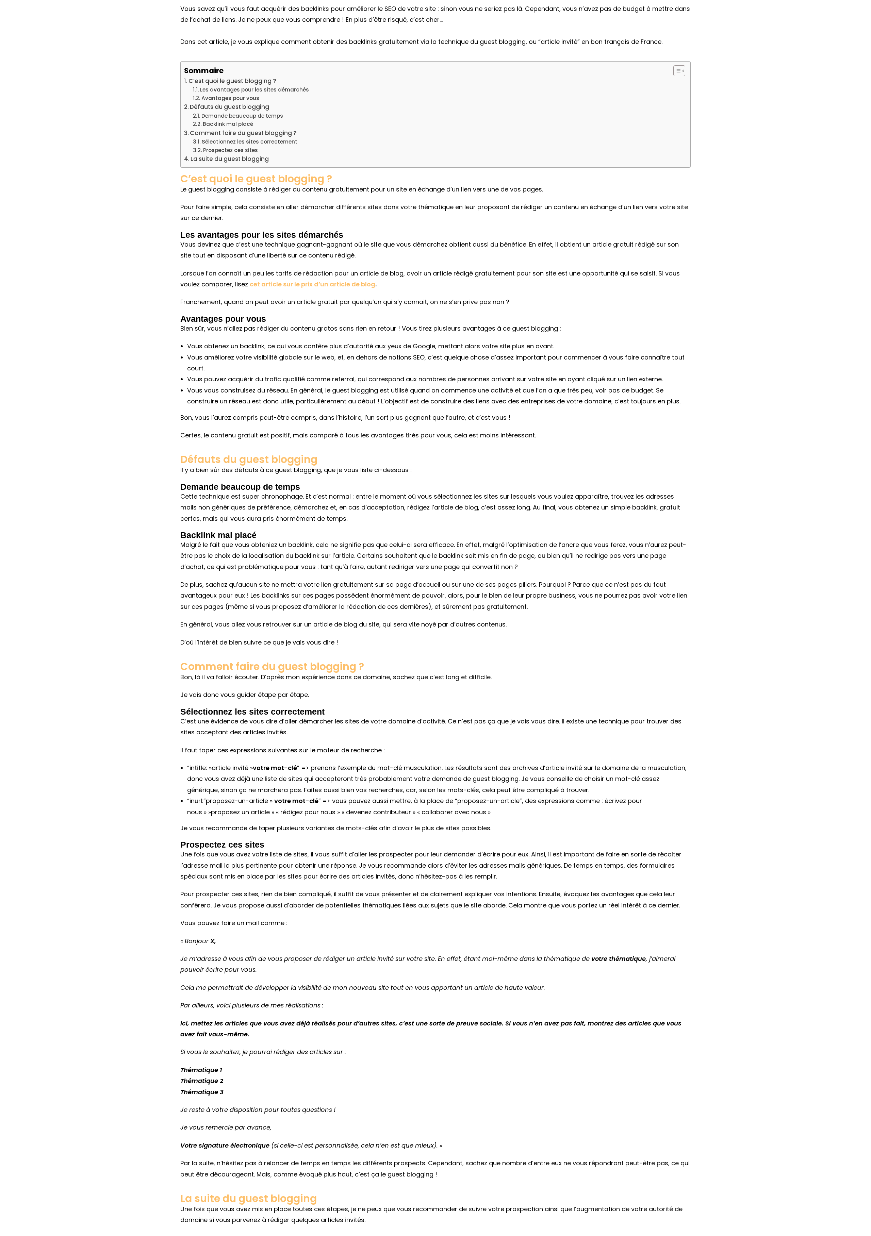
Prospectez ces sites (230, 150)
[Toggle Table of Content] (676, 71)
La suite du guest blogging (230, 159)
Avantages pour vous (230, 98)
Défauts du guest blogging (229, 107)
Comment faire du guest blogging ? (243, 133)
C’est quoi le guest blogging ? (232, 81)
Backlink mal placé (228, 124)
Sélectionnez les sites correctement (249, 141)
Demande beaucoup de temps (242, 115)
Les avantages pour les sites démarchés (254, 89)
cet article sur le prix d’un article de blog (312, 284)
